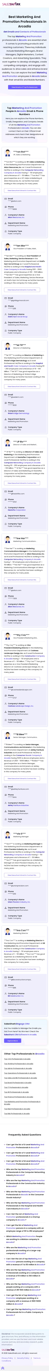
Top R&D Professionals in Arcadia (17, 1109)
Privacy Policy (7, 1358)
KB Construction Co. (16, 996)
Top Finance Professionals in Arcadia (18, 1097)
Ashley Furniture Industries (18, 805)
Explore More (13, 1041)
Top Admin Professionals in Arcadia (18, 1068)
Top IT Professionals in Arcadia (16, 1087)
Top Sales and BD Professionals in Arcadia (20, 1078)
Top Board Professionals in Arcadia (17, 1083)
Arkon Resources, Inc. (16, 217)
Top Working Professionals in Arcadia (18, 1064)
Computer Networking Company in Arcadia (22, 462)
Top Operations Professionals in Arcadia (20, 1073)
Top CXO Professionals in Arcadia (17, 1059)
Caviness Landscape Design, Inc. (21, 706)
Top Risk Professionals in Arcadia (17, 1113)
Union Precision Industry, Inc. (19, 902)
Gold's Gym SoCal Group (17, 317)
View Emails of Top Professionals (24, 87)
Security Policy (23, 1358)
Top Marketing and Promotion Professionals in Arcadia (22, 1102)
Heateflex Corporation (17, 510)
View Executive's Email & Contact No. (22, 190)
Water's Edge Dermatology (18, 413)
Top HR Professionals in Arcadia (16, 1092)
